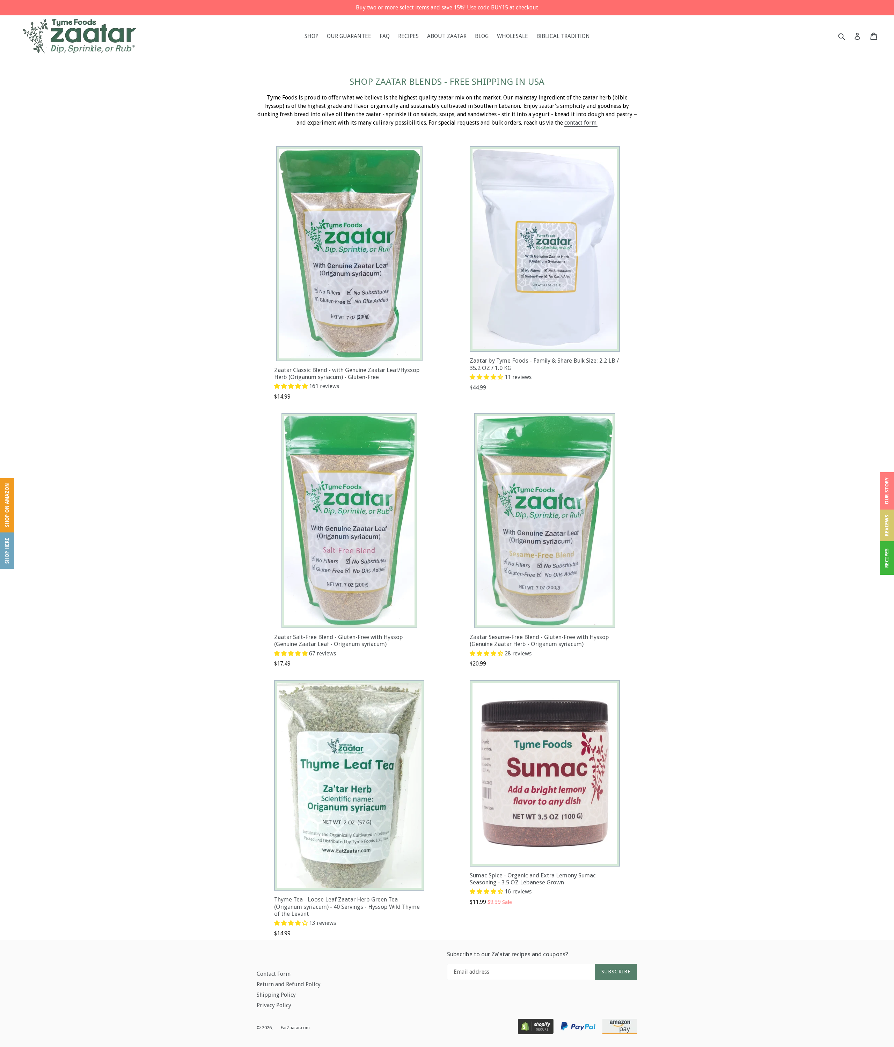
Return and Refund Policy (289, 984)
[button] (291, 386)
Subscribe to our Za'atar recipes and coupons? (507, 954)
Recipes (408, 36)
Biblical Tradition (563, 36)
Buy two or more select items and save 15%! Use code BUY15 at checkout (447, 7)
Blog (482, 36)
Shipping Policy (276, 995)
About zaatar (447, 36)
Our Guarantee (349, 36)
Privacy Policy (274, 1005)
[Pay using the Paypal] (577, 1028)
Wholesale (512, 36)
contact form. (581, 122)
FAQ (385, 36)
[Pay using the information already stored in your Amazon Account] (619, 1028)
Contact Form (274, 974)
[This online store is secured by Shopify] (536, 1028)
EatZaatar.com (295, 1027)
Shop (311, 36)
